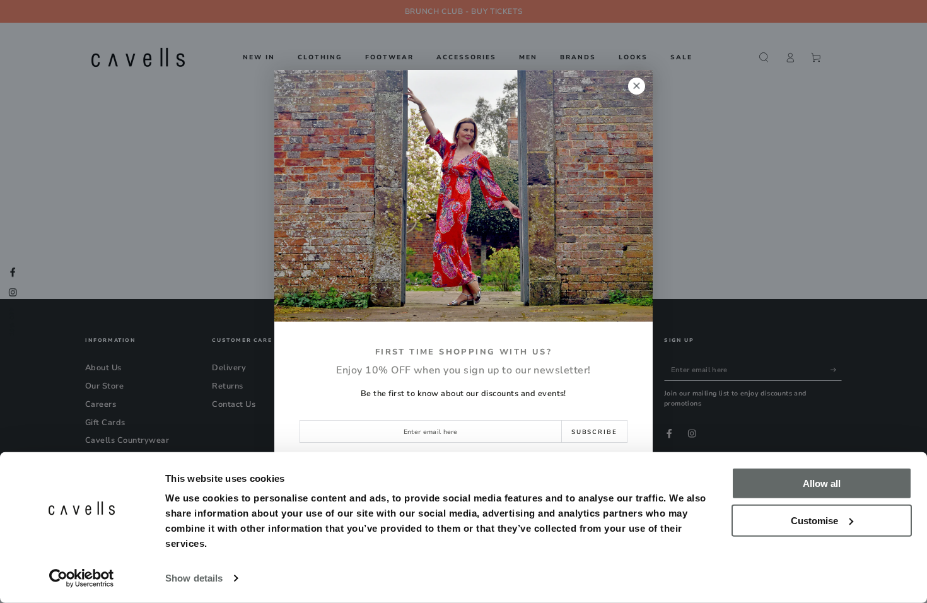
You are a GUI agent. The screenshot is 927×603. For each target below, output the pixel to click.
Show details (194, 578)
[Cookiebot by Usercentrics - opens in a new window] (81, 578)
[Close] (637, 86)
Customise (814, 520)
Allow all (822, 483)
